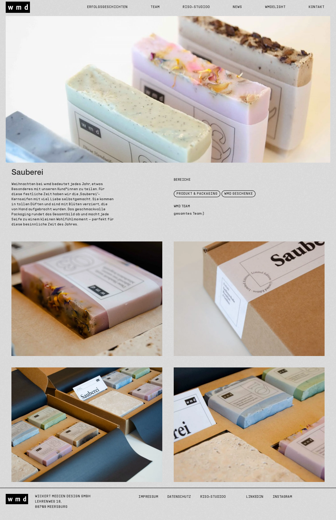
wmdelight (275, 7)
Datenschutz (179, 496)
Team (155, 7)
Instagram (282, 496)
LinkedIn (254, 496)
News (237, 7)
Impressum (148, 496)
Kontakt (317, 7)
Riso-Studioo (196, 7)
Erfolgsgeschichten (107, 7)
